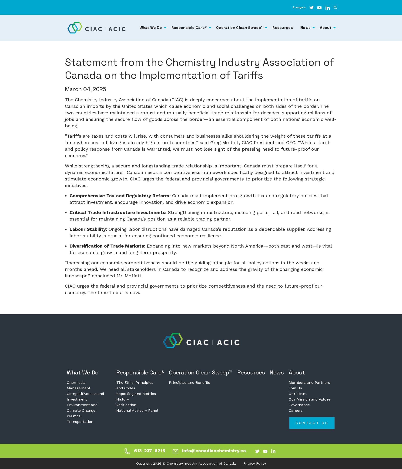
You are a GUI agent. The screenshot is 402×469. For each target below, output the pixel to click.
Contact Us (311, 423)
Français (299, 7)
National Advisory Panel (137, 410)
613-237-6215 (149, 450)
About (297, 372)
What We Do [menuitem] (151, 27)
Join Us (295, 388)
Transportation (80, 421)
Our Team (298, 393)
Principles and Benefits (189, 382)
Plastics (73, 416)
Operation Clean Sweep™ (200, 372)
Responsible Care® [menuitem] (189, 27)
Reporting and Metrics (136, 393)
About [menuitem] (326, 27)
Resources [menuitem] (282, 27)
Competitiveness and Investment (85, 396)
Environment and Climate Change (82, 408)
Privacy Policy (254, 463)
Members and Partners (309, 382)
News (277, 372)
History (122, 399)
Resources (251, 372)
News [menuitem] (305, 27)
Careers (296, 410)
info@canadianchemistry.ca (214, 450)
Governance (299, 405)
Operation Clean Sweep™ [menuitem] (239, 27)
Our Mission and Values (310, 399)
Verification (126, 405)
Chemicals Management (78, 385)
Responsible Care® (140, 372)
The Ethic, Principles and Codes (134, 385)
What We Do (82, 372)
